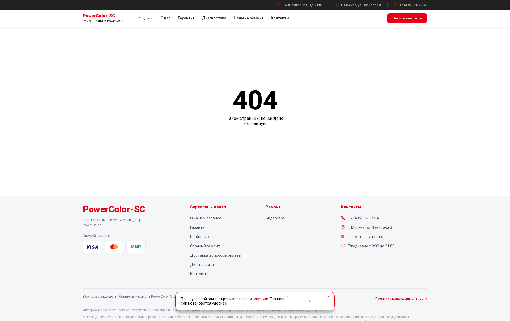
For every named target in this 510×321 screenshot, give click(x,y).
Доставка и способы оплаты (215, 255)
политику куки (255, 299)
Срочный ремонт (205, 246)
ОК (308, 301)
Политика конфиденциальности (401, 299)
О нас (166, 18)
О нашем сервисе (205, 218)
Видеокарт (275, 218)
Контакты (280, 18)
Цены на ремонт (249, 18)
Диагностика (214, 18)
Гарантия (186, 18)
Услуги (143, 18)
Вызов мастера (407, 18)
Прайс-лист (200, 237)
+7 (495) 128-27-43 (413, 5)
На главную (255, 123)
